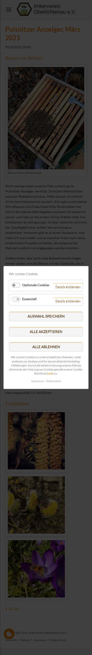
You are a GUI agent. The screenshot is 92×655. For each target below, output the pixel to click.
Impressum (37, 381)
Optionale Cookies (35, 285)
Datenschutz (53, 381)
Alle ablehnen (46, 347)
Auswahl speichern (46, 316)
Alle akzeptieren (46, 332)
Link (50, 373)
